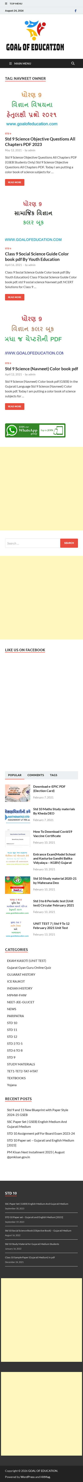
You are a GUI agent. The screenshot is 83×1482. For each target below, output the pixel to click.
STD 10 (12, 1023)
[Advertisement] (41, 488)
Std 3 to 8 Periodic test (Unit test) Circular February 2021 (53, 903)
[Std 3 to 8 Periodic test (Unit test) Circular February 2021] (17, 901)
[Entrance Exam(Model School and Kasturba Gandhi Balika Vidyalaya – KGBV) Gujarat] (17, 855)
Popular (14, 775)
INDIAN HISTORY (19, 988)
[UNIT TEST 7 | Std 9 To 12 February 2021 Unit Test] (17, 924)
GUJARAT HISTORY (21, 974)
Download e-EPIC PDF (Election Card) (49, 788)
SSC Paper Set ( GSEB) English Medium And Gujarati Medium (36, 1203)
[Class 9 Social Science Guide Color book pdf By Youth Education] (41, 221)
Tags (53, 775)
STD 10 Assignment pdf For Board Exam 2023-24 (41, 1133)
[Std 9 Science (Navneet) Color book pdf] (41, 336)
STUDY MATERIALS (21, 1064)
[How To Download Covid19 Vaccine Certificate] (17, 832)
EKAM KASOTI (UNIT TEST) (26, 960)
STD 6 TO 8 (15, 1050)
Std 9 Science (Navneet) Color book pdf (41, 368)
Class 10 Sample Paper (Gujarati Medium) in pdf (30, 1257)
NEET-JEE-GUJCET (20, 1002)
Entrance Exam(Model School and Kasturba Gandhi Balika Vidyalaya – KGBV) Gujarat (54, 858)
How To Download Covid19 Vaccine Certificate (52, 834)
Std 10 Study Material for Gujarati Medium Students (32, 1243)
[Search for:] (41, 543)
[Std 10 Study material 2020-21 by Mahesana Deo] (17, 879)
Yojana (12, 1085)
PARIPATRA (15, 1016)
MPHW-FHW (16, 995)
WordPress (28, 1477)
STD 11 (12, 1030)
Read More (13, 181)
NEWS (11, 1009)
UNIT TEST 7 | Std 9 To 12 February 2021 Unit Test (51, 925)
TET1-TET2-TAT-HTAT (22, 1071)
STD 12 (12, 1036)
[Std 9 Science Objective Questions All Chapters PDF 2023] (41, 109)
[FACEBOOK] (75, 10)
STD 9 (8, 133)
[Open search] (73, 63)
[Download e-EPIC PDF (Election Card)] (17, 787)
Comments (35, 775)
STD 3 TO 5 (15, 1043)
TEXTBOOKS (16, 1078)
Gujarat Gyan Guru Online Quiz (29, 967)
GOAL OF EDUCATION (42, 1470)
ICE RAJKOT (16, 981)
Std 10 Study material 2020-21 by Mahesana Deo (55, 880)
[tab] (14, 775)
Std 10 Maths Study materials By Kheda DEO (54, 811)
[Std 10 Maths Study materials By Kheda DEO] (17, 809)
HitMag (45, 1477)
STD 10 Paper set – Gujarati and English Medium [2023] (34, 1217)
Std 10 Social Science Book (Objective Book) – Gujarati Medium (38, 1230)
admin (31, 150)
